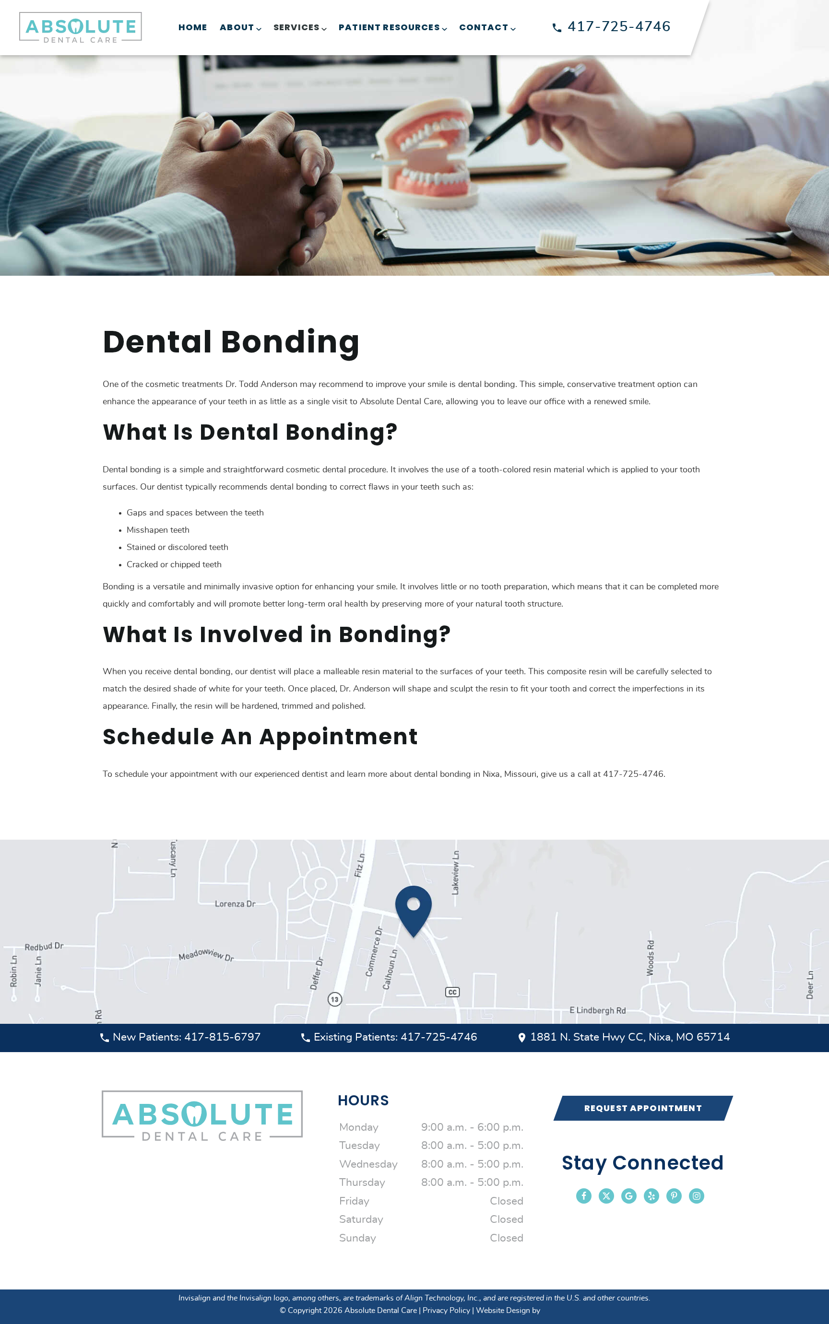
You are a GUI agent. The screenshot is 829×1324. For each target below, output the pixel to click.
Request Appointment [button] (643, 1108)
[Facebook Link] (584, 1196)
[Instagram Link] (696, 1196)
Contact (484, 27)
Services (296, 27)
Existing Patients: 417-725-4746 (395, 1037)
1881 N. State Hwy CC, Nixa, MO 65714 (630, 1037)
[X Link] (606, 1196)
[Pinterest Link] (674, 1196)
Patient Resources (389, 27)
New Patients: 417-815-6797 (187, 1037)
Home (193, 27)
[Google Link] (629, 1196)
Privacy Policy (446, 1310)
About (237, 27)
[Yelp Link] (651, 1196)
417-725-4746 (619, 27)
